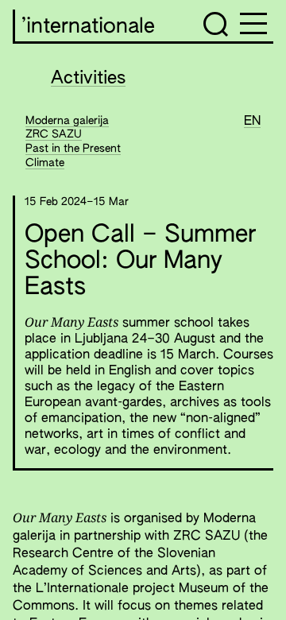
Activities (88, 78)
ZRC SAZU (53, 134)
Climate (44, 163)
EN (252, 121)
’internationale (88, 27)
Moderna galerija (67, 120)
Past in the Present (73, 148)
